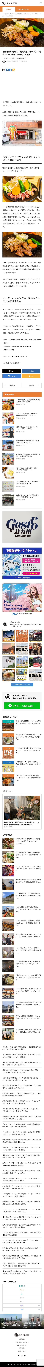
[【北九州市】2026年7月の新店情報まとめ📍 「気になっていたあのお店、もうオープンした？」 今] (8, 649)
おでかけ (22, 1286)
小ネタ (22, 1298)
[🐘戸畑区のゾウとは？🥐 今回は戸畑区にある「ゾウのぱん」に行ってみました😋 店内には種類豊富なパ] (35, 636)
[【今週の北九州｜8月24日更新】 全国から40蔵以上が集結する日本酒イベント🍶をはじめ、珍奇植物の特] (22, 649)
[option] (11, 1321)
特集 (22, 1305)
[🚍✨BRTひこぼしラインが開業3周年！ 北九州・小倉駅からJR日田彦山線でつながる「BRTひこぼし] (35, 662)
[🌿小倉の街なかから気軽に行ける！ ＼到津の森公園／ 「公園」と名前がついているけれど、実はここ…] (8, 662)
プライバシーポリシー (22, 1342)
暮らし (22, 1302)
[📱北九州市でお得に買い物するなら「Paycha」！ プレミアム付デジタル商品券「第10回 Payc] (22, 675)
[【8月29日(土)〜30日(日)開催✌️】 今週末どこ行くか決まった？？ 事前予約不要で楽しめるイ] (8, 636)
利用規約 (22, 1339)
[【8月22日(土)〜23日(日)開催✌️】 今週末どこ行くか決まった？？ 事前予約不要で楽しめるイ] (22, 662)
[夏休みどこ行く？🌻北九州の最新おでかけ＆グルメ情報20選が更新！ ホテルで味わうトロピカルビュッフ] (35, 675)
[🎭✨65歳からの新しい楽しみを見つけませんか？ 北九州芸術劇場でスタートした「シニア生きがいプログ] (35, 649)
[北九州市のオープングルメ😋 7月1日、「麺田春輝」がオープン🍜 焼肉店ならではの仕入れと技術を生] (8, 675)
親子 (22, 1309)
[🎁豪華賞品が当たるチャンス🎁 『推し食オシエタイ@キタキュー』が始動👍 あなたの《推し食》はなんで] (22, 636)
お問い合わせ (22, 1351)
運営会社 (22, 1348)
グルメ (8, 9)
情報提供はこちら (22, 1345)
